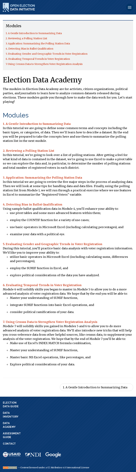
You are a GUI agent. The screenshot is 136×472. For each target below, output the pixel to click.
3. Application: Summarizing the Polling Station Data (38, 43)
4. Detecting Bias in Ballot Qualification (29, 48)
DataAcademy (9, 425)
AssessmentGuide (12, 435)
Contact (9, 443)
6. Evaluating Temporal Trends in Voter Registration (38, 58)
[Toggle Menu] (129, 7)
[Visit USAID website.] (12, 454)
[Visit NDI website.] (33, 454)
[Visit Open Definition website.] (10, 467)
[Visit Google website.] (53, 454)
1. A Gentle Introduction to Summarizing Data (34, 33)
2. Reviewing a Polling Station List (26, 38)
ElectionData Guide (11, 404)
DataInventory (11, 415)
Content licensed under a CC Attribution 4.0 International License (54, 468)
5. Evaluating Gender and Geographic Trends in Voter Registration (46, 53)
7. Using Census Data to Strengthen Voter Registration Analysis (44, 64)
